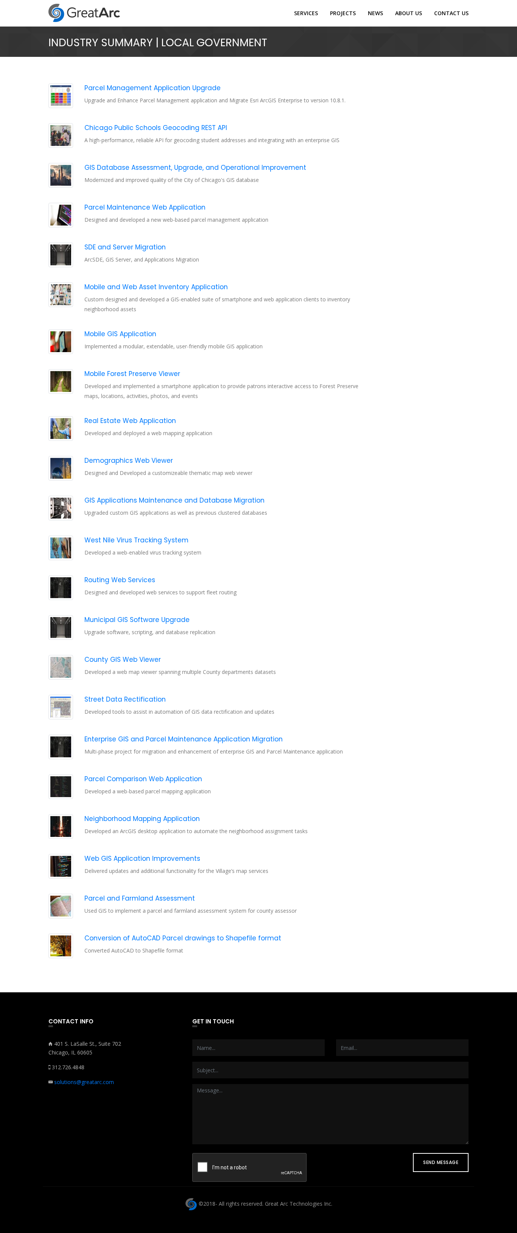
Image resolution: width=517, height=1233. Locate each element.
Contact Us (451, 13)
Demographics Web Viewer (128, 460)
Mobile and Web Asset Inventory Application (156, 286)
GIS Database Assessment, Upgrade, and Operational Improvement (195, 167)
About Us (408, 13)
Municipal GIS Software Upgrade (137, 619)
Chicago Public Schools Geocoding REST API (155, 127)
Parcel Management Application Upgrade (152, 87)
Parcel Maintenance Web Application (145, 207)
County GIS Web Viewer (122, 659)
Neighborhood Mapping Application (142, 818)
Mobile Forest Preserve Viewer (132, 373)
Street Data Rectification (125, 699)
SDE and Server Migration (125, 247)
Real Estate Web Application (130, 420)
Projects (343, 13)
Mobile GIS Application (120, 333)
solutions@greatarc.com (84, 1082)
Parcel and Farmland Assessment (139, 898)
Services (306, 13)
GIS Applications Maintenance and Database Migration (174, 500)
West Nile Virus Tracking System (136, 540)
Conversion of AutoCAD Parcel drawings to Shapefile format (182, 938)
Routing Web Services (119, 579)
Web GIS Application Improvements (142, 858)
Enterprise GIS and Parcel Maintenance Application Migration (183, 739)
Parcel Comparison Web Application (143, 778)
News (375, 13)
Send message (440, 1162)
